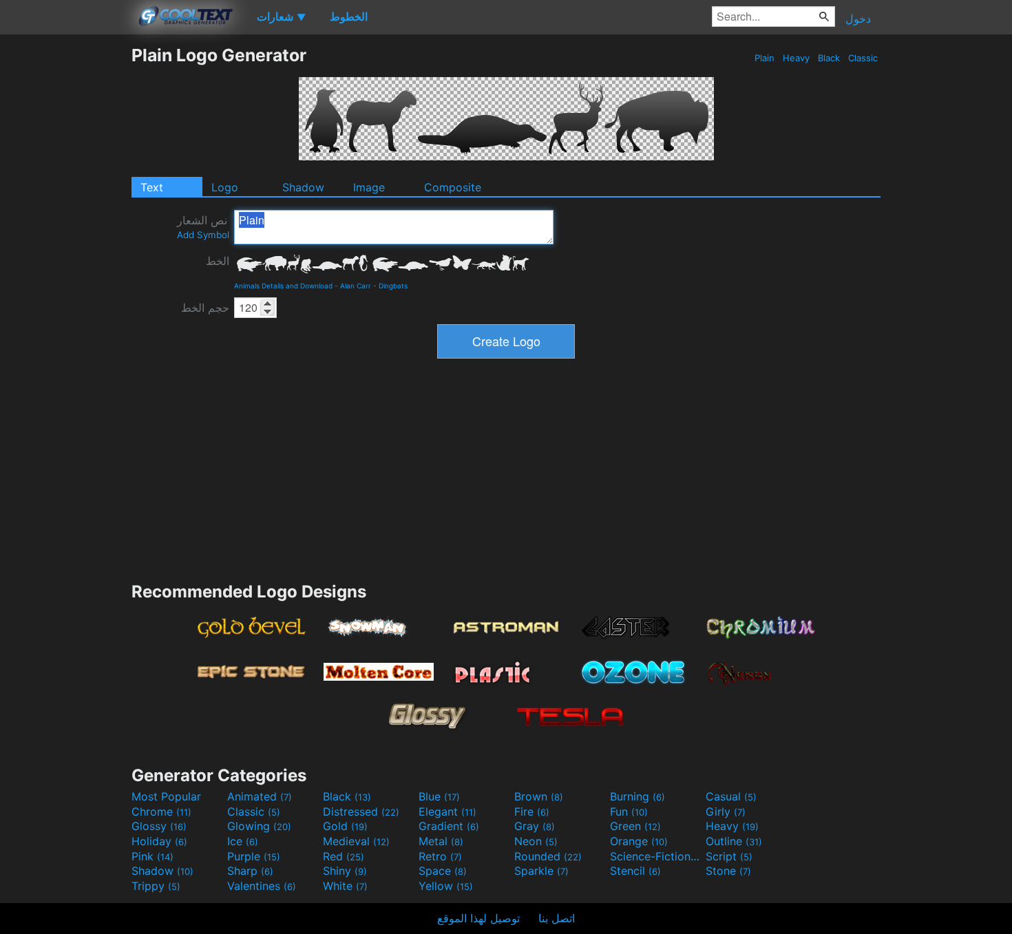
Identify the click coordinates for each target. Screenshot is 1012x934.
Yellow (446, 886)
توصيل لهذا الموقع (478, 918)
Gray (534, 826)
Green (635, 826)
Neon (536, 841)
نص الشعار (203, 226)
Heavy (796, 57)
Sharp (250, 871)
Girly (726, 811)
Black (829, 57)
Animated (259, 796)
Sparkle (541, 871)
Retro (440, 856)
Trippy (155, 886)
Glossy (159, 826)
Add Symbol (203, 234)
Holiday (159, 841)
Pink (152, 856)
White (345, 886)
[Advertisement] (65, 251)
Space (443, 871)
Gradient (449, 826)
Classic (863, 57)
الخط (217, 261)
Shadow (303, 187)
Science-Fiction (656, 856)
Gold (345, 826)
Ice (242, 841)
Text (151, 187)
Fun (629, 811)
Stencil (635, 871)
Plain (764, 57)
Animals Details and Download (283, 286)
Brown (538, 796)
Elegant (447, 811)
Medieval (356, 841)
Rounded (548, 856)
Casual (731, 796)
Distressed (361, 811)
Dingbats (393, 286)
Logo (224, 187)
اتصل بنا (556, 918)
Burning (637, 796)
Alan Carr (355, 286)
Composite (452, 187)
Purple (253, 856)
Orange (639, 841)
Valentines (261, 886)
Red (343, 856)
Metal (441, 841)
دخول (858, 18)
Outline (734, 841)
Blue (439, 796)
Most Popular (166, 796)
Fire (531, 811)
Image (369, 187)
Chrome (161, 811)
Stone (728, 871)
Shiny (345, 871)
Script (729, 856)
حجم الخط (205, 308)
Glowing (259, 826)
